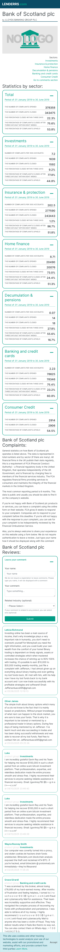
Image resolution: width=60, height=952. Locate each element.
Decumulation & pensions (45, 70)
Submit (30, 618)
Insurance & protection (46, 64)
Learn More (21, 948)
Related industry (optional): (18, 600)
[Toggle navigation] (54, 4)
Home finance (51, 67)
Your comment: (12, 585)
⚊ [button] (52, 94)
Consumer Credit (49, 76)
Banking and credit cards (45, 73)
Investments (51, 60)
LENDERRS (14, 4)
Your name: (10, 568)
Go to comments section (45, 80)
